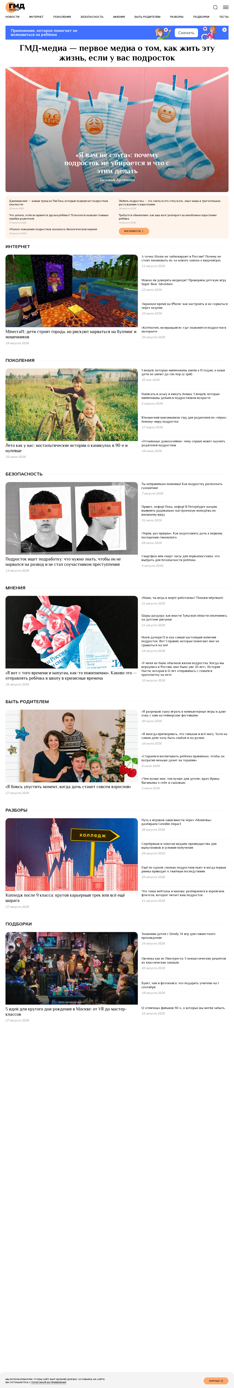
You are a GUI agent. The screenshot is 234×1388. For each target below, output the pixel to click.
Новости (12, 16)
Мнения (119, 16)
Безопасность (92, 16)
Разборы (176, 16)
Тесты (224, 16)
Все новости (132, 231)
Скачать (186, 32)
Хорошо (214, 1380)
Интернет (36, 16)
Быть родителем (147, 16)
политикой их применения (48, 1382)
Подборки (201, 16)
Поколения (62, 16)
